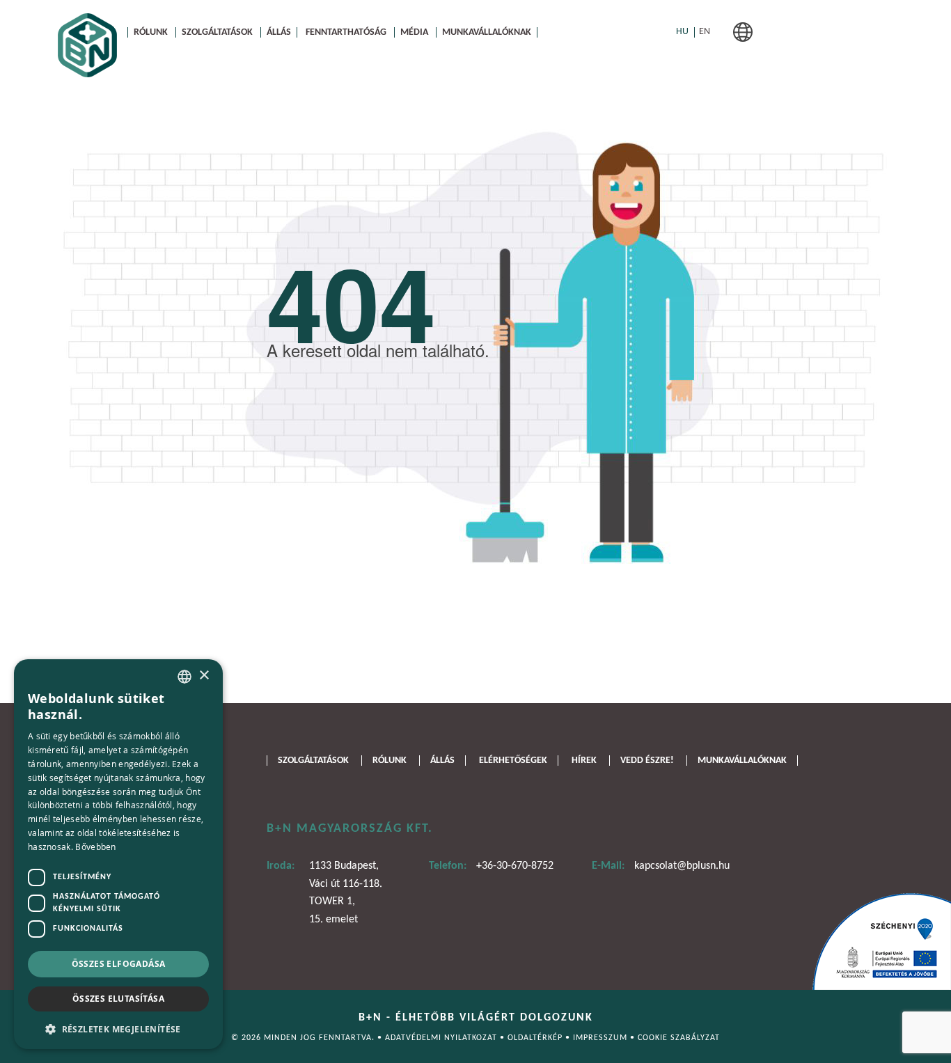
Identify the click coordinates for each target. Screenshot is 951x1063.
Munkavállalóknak (486, 32)
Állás (279, 32)
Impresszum (601, 1038)
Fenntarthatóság (346, 32)
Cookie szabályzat (679, 1038)
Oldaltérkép (536, 1038)
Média (414, 32)
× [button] (203, 675)
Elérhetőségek (513, 760)
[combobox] (184, 677)
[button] (118, 1028)
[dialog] (118, 854)
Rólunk (151, 32)
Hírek (584, 760)
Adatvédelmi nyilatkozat (442, 1038)
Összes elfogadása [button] (119, 964)
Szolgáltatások (217, 32)
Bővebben (95, 846)
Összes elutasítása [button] (118, 999)
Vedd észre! (647, 760)
